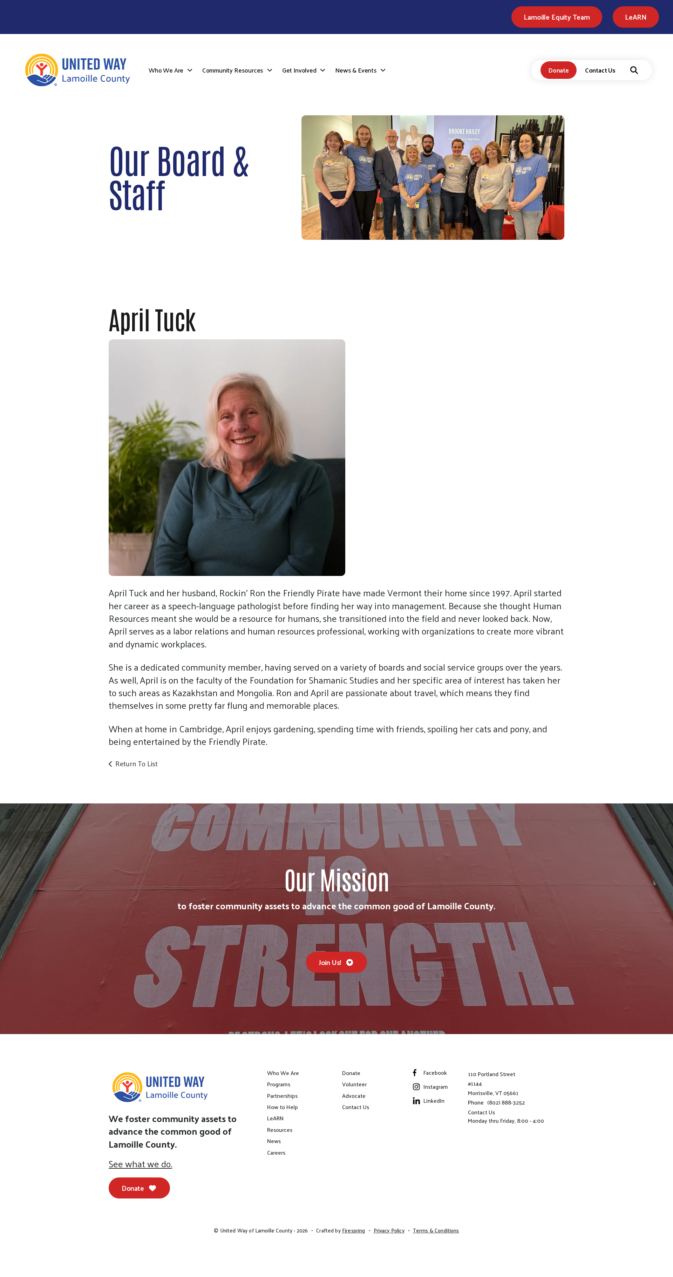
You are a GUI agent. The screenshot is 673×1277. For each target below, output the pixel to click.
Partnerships (282, 1096)
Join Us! (330, 962)
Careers (276, 1152)
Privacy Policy (389, 1231)
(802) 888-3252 (506, 1102)
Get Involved (299, 70)
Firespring (353, 1231)
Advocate (354, 1096)
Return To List (136, 763)
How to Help (282, 1107)
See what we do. (140, 1163)
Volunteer (354, 1084)
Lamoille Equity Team (557, 17)
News (274, 1141)
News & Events (356, 70)
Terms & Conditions (436, 1231)
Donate (558, 70)
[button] (634, 70)
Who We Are (166, 70)
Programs (278, 1084)
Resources (279, 1130)
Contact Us (600, 70)
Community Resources (233, 70)
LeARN (636, 17)
